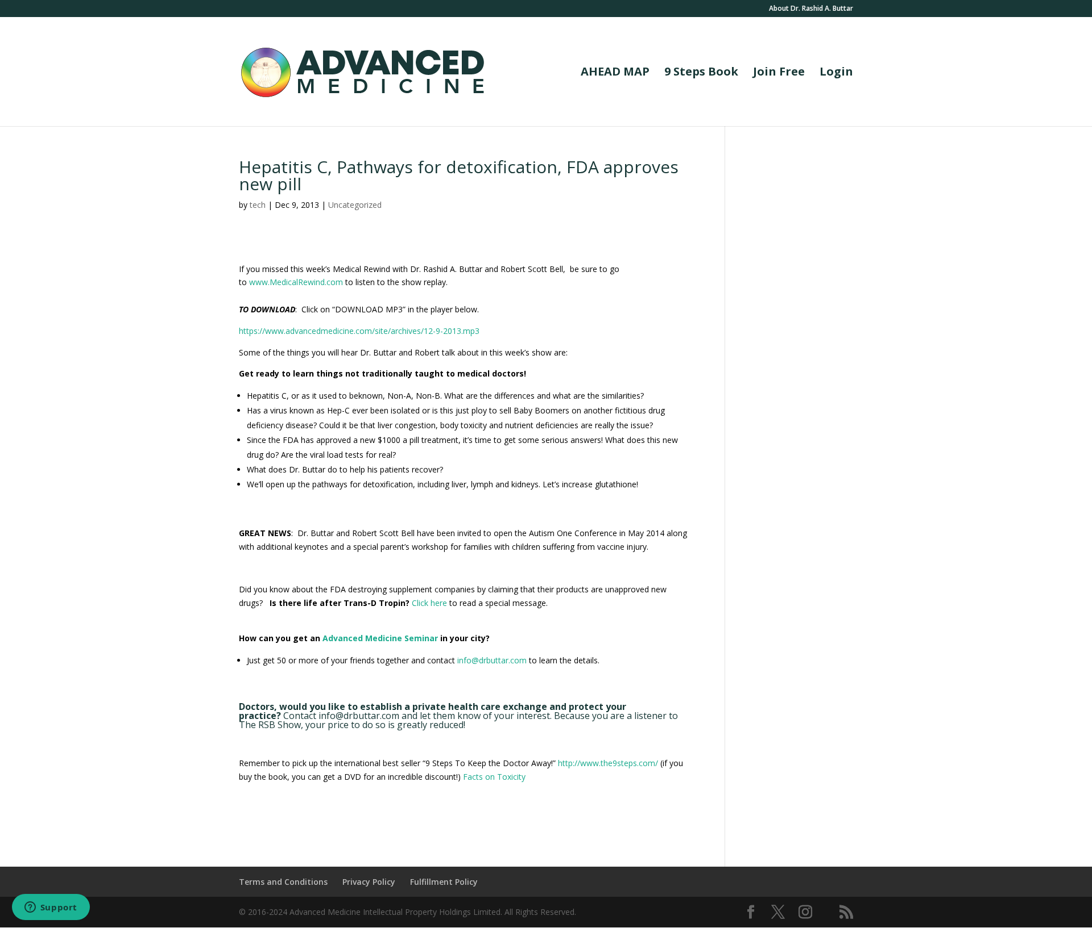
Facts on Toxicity (494, 776)
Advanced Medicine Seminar (380, 638)
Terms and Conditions (283, 881)
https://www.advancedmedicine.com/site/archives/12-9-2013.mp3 (359, 330)
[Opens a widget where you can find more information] (50, 908)
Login (836, 73)
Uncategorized (355, 204)
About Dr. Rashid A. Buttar (811, 9)
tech (258, 204)
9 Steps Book (701, 73)
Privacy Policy (368, 881)
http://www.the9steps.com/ (608, 763)
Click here (430, 602)
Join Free (779, 73)
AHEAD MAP (615, 73)
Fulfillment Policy (444, 881)
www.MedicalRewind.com (296, 282)
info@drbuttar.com (492, 660)
